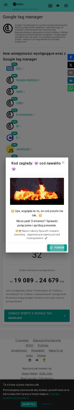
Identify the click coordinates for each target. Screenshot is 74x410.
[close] (63, 162)
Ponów (59, 247)
